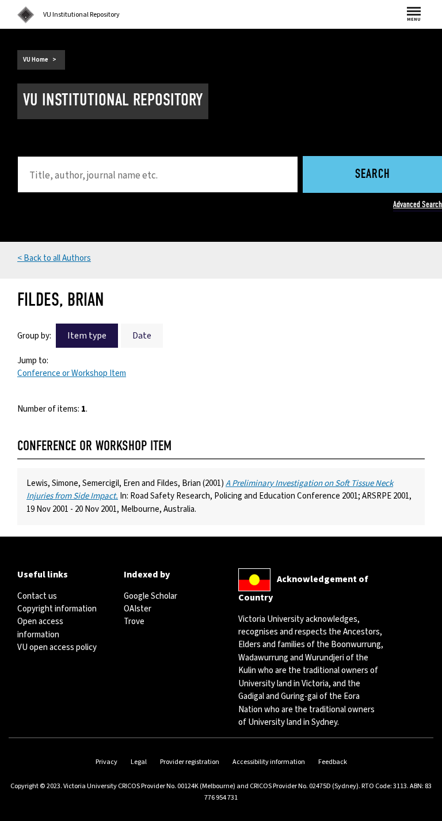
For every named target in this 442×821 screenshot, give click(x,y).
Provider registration (189, 762)
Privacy (106, 762)
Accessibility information (269, 762)
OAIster (137, 609)
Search (372, 174)
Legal (139, 762)
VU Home (35, 59)
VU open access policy (57, 647)
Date (141, 335)
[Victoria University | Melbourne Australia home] (26, 15)
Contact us (37, 596)
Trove (134, 621)
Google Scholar (150, 596)
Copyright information (57, 609)
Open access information (40, 627)
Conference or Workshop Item (71, 373)
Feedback (332, 762)
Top (421, 812)
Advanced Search (417, 204)
